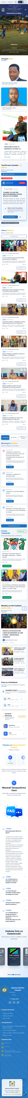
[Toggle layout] (21, 1080)
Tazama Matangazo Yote (14, 525)
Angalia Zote (21, 531)
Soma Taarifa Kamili (9, 217)
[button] (14, 850)
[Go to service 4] (13, 974)
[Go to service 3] (11, 974)
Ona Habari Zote (14, 236)
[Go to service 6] (16, 974)
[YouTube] (10, 1002)
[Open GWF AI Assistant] (24, 1094)
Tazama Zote (22, 691)
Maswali (4, 2)
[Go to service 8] (19, 974)
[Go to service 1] (8, 974)
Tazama (11, 467)
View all (24, 608)
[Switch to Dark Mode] (15, 2)
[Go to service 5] (15, 974)
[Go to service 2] (9, 974)
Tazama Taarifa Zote (9, 174)
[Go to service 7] (18, 974)
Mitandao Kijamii (12, 2)
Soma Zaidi (7, 157)
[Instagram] (18, 1002)
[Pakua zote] (21, 699)
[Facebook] (14, 1002)
